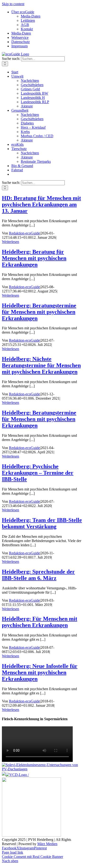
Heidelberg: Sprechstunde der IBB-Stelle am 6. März (38, 575)
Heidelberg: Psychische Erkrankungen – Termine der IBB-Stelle (37, 472)
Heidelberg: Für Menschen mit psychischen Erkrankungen (39, 622)
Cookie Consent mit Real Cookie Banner (32, 857)
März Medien (47, 844)
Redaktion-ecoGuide (24, 233)
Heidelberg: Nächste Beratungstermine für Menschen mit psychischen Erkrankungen (41, 365)
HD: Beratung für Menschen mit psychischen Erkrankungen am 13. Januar (41, 204)
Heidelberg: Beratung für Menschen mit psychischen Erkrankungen (34, 258)
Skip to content (13, 4)
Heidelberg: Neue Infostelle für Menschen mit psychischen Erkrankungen (39, 672)
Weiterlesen (10, 242)
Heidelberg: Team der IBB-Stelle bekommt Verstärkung (42, 523)
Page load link (12, 852)
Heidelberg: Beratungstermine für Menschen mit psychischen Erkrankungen (39, 311)
